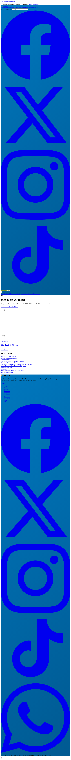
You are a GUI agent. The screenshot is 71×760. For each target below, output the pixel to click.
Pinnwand (31, 7)
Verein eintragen (5, 290)
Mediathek (37, 7)
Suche (16, 307)
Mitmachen (36, 4)
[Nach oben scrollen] (1, 758)
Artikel (8, 7)
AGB (5, 400)
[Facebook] (35, 79)
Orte (26, 7)
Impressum (4, 3)
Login (30, 4)
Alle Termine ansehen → (7, 372)
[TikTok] (35, 289)
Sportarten (22, 7)
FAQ (5, 401)
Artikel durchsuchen (6, 9)
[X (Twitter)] (35, 149)
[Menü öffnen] (1, 292)
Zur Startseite (4, 307)
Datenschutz (11, 3)
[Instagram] (35, 219)
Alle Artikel (11, 307)
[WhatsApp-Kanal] (35, 752)
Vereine (17, 7)
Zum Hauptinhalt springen (8, 1)
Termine (12, 7)
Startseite (3, 7)
